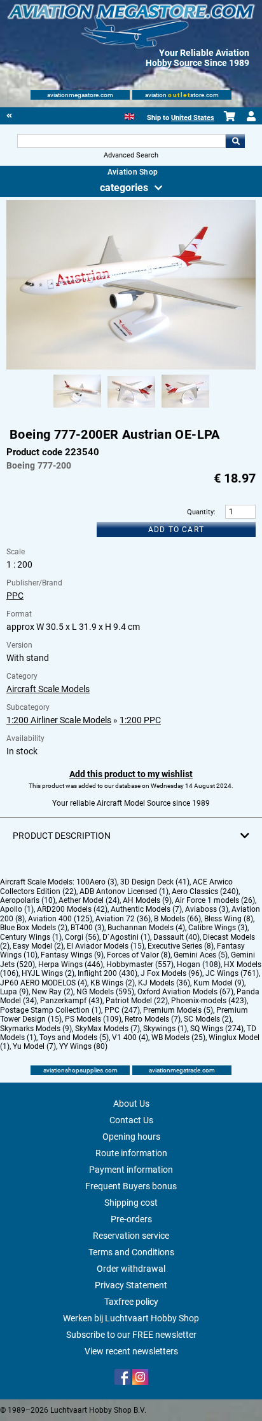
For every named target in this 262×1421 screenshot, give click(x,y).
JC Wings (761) (232, 973)
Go (235, 141)
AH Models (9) (147, 900)
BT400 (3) (87, 927)
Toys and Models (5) (74, 1037)
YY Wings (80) (83, 1046)
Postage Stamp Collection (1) (50, 1010)
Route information (131, 1153)
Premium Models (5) (178, 1010)
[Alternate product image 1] (77, 408)
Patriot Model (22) (137, 1000)
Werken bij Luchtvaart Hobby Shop (131, 1318)
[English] (129, 115)
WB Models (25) (178, 1037)
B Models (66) (177, 918)
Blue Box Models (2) (33, 927)
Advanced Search (131, 155)
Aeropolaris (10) (27, 900)
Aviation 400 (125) (60, 918)
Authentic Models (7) (146, 909)
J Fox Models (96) (171, 973)
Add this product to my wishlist (131, 774)
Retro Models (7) (153, 1019)
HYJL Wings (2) (48, 973)
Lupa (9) (14, 991)
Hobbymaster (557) (140, 964)
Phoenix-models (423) (209, 1000)
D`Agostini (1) (126, 937)
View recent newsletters (131, 1351)
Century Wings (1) (31, 937)
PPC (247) (122, 1010)
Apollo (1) (17, 909)
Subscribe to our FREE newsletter (131, 1335)
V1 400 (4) (130, 1037)
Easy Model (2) (38, 946)
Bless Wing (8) (228, 918)
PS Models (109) (93, 1019)
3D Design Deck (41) (155, 881)
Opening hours (131, 1136)
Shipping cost (131, 1203)
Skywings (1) (165, 1028)
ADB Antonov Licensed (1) (124, 891)
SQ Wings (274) (217, 1028)
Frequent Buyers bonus (131, 1186)
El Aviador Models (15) (105, 946)
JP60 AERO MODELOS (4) (43, 982)
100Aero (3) (96, 881)
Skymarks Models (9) (36, 1028)
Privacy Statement (131, 1285)
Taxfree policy (131, 1302)
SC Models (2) (207, 1019)
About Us (131, 1103)
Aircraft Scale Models (48, 689)
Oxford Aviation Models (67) (185, 991)
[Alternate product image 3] (185, 408)
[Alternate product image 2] (131, 408)
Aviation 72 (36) (123, 918)
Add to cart (176, 529)
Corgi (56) (82, 937)
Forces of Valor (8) (138, 955)
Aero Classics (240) (205, 891)
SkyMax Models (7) (107, 1028)
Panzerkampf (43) (71, 1000)
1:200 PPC (140, 720)
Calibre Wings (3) (217, 927)
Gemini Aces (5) (201, 955)
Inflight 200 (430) (107, 973)
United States (192, 118)
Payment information (131, 1169)
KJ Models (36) (164, 982)
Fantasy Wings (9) (72, 955)
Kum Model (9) (218, 982)
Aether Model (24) (89, 900)
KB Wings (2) (112, 982)
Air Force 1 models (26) (215, 900)
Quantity (200, 512)
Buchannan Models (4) (146, 927)
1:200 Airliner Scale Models (58, 720)
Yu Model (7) (34, 1046)
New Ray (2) (52, 991)
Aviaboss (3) (206, 909)
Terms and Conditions (131, 1252)
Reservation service (131, 1236)
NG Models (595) (105, 991)
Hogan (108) (199, 964)
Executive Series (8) (181, 946)
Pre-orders (131, 1219)
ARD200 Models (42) (72, 909)
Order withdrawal (131, 1269)
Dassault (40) (176, 937)
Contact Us (131, 1120)
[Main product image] (130, 367)
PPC (15, 595)
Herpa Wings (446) (70, 964)
